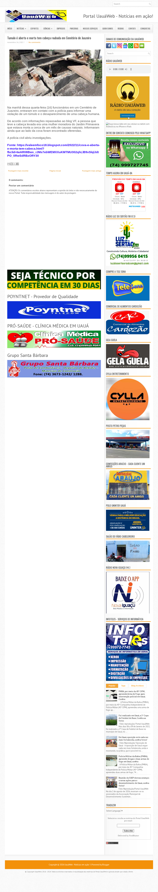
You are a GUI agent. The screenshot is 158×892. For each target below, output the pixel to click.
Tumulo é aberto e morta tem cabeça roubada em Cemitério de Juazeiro (49, 37)
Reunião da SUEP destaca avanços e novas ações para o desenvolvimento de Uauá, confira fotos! (134, 782)
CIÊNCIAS (47, 28)
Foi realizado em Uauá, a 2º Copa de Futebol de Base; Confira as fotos (133, 718)
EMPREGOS (61, 28)
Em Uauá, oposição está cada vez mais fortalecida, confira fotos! (133, 738)
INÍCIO (9, 28)
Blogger (105, 864)
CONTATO (132, 28)
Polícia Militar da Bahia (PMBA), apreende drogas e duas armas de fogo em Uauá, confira (134, 759)
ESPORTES (35, 28)
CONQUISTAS (145, 28)
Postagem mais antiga (91, 171)
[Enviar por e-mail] (8, 163)
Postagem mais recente (18, 171)
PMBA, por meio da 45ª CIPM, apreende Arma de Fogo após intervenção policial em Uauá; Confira (132, 695)
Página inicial (55, 171)
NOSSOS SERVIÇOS (90, 28)
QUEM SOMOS (107, 28)
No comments (34, 42)
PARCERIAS (74, 28)
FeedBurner (134, 835)
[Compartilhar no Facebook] (17, 163)
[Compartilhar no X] (14, 163)
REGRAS (121, 28)
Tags (123, 686)
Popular (112, 686)
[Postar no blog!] (11, 163)
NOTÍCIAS (21, 28)
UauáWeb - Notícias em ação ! (77, 864)
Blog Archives (137, 686)
